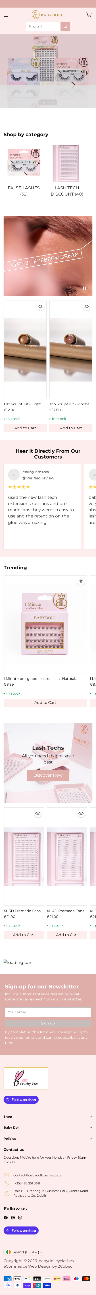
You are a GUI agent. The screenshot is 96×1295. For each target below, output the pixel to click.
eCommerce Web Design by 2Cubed (38, 1266)
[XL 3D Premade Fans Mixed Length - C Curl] (24, 856)
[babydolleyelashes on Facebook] (5, 1218)
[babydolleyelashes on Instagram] (20, 1218)
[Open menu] (5, 14)
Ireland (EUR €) (25, 1252)
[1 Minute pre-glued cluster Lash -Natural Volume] (45, 624)
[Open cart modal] (88, 14)
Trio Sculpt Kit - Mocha (69, 404)
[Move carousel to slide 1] (44, 102)
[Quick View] (41, 307)
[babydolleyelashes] (48, 14)
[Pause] (84, 288)
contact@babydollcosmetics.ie (37, 1175)
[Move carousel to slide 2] (48, 102)
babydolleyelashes (56, 1261)
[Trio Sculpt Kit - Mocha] (71, 350)
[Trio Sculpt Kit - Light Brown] (25, 350)
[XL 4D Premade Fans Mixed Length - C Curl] (67, 856)
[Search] (65, 26)
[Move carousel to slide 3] (52, 102)
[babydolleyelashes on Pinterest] (13, 1218)
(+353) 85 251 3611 (26, 1183)
